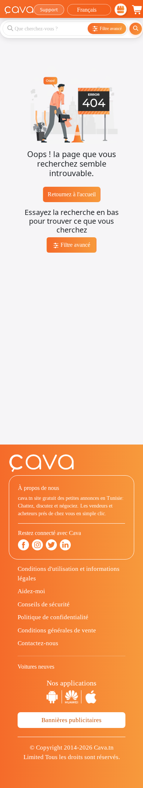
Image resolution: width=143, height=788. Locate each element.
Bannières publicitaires (71, 720)
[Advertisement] (71, 373)
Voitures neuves (36, 667)
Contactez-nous (38, 643)
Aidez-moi (31, 591)
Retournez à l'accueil (72, 194)
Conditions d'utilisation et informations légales (69, 573)
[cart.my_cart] (137, 10)
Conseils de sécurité (44, 604)
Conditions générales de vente (57, 630)
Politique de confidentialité (53, 617)
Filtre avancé (74, 245)
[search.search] (135, 29)
